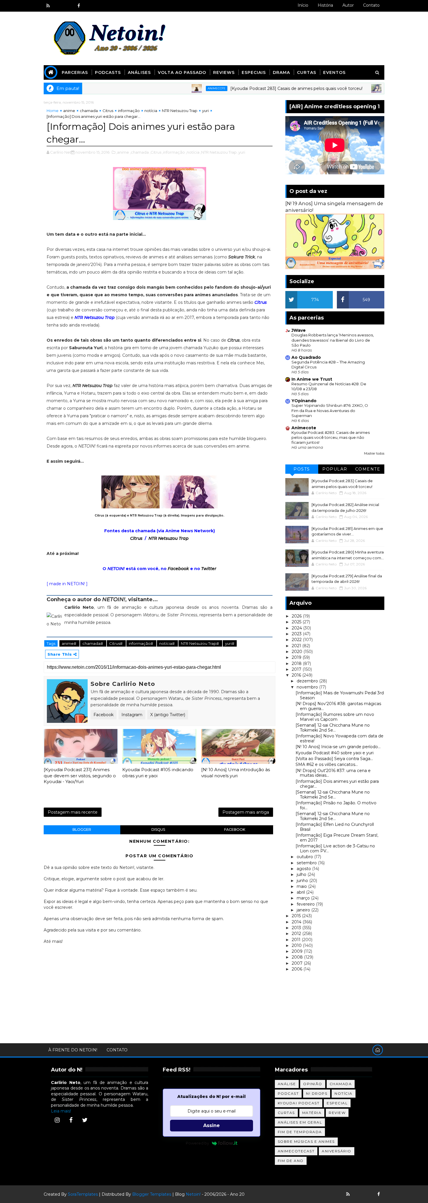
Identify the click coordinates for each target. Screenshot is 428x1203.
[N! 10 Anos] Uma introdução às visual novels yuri (235, 772)
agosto (304, 868)
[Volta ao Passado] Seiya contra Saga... (334, 758)
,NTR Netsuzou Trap (218, 152)
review (337, 1112)
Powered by (197, 1143)
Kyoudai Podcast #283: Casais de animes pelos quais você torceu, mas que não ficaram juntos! (330, 437)
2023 (297, 633)
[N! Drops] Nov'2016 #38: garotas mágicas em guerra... (338, 706)
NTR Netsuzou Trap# (200, 643)
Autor (348, 5)
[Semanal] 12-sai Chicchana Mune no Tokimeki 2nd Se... (333, 728)
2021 (297, 645)
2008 (298, 957)
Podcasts (108, 72)
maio (302, 886)
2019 (297, 657)
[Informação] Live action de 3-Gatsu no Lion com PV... (335, 848)
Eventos (334, 72)
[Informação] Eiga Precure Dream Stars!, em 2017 (337, 838)
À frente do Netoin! (72, 1050)
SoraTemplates (83, 1194)
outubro (305, 856)
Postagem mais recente (73, 812)
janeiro (304, 910)
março (304, 898)
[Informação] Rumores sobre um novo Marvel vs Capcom (335, 717)
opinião (312, 1084)
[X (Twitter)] (85, 1120)
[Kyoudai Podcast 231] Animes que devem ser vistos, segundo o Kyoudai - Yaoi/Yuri (80, 775)
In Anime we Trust (311, 379)
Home (53, 110)
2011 (297, 939)
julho (302, 874)
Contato (371, 5)
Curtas (306, 72)
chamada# (93, 643)
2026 (297, 616)
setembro (307, 862)
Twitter (208, 568)
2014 (297, 922)
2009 (298, 951)
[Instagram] (57, 1120)
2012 (297, 933)
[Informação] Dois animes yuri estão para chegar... (337, 784)
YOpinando (303, 400)
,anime (122, 152)
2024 (297, 628)
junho (303, 880)
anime (69, 110)
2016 (297, 675)
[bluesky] (58, 5)
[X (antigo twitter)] (68, 5)
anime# (69, 643)
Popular (334, 469)
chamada (89, 110)
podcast (288, 1093)
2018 (297, 663)
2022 (297, 639)
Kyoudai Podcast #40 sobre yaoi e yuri (335, 752)
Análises (139, 72)
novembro (308, 687)
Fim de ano (291, 1160)
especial (337, 1103)
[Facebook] (71, 1120)
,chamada (139, 152)
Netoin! (193, 1194)
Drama (281, 72)
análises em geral (300, 1122)
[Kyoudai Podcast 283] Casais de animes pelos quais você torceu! (271, 88)
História (325, 5)
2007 (298, 963)
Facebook (178, 568)
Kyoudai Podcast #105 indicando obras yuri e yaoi (157, 772)
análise (287, 1084)
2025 (297, 621)
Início (303, 5)
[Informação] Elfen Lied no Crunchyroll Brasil (335, 827)
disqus (158, 829)
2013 (297, 927)
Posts (301, 469)
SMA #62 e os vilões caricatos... (327, 764)
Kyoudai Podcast (299, 1103)
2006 (297, 969)
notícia (150, 110)
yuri (205, 110)
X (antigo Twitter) (167, 714)
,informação (173, 152)
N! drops (316, 1093)
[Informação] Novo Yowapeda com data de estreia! (339, 738)
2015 (297, 915)
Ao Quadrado (306, 357)
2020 (297, 651)
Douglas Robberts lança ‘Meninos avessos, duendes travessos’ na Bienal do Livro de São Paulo (332, 340)
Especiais (254, 72)
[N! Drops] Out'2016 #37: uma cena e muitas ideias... (333, 773)
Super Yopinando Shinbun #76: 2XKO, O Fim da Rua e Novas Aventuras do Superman (329, 410)
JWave (298, 330)
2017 (297, 669)
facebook (234, 829)
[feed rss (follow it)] (48, 5)
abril (301, 892)
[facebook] (78, 5)
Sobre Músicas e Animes (306, 1141)
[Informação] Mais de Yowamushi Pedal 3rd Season (340, 695)
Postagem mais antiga (245, 812)
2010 (297, 945)
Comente (368, 469)
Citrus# (116, 643)
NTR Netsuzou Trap (179, 110)
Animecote (192, 88)
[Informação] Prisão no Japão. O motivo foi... (336, 805)
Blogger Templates (151, 1194)
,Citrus (155, 152)
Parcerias (75, 72)
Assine (211, 1125)
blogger (81, 829)
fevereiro (306, 904)
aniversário (336, 1151)
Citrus (107, 110)
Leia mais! (61, 1111)
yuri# (229, 643)
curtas (286, 1112)
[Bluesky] (358, 1194)
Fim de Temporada (300, 1132)
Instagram (131, 714)
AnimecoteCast (296, 1151)
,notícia (192, 152)
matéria (312, 1112)
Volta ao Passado (182, 72)
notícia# (167, 643)
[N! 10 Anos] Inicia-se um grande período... (338, 746)
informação (129, 110)
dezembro (308, 681)
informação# (141, 643)
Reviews (224, 72)
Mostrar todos (374, 453)
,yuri (241, 152)
